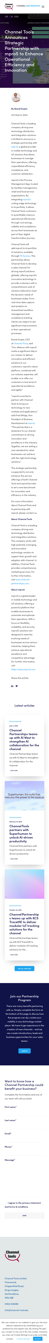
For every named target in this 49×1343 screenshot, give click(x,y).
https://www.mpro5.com (23, 669)
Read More (14, 770)
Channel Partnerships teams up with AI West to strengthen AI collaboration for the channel (24, 739)
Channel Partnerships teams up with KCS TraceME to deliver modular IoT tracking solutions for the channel (24, 923)
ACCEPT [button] (38, 1339)
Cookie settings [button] (23, 1338)
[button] (43, 7)
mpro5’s (27, 199)
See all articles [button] (24, 969)
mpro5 (14, 146)
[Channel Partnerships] (22, 7)
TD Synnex (25, 255)
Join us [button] (24, 1051)
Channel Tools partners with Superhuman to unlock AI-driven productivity (21, 833)
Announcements (15, 721)
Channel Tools (21, 343)
